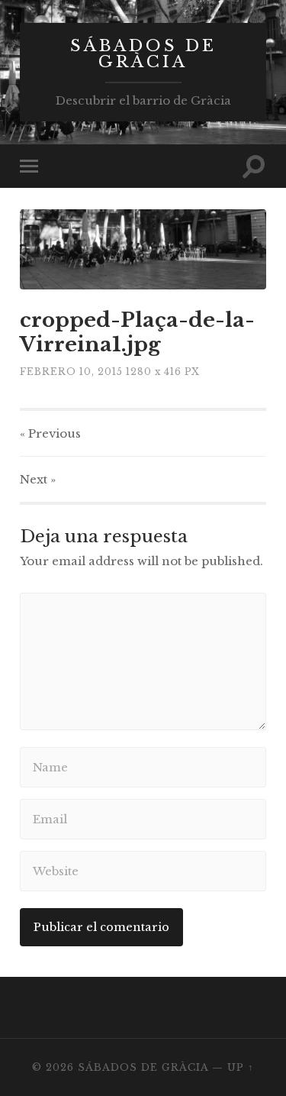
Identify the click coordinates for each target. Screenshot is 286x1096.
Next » (38, 479)
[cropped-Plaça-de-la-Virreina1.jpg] (143, 249)
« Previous (50, 433)
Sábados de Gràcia (143, 54)
